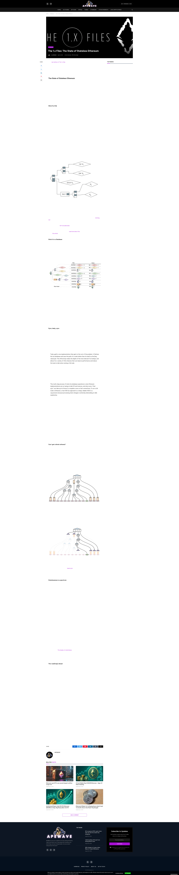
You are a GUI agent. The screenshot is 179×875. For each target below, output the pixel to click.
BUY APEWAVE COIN (126, 3)
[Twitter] (41, 69)
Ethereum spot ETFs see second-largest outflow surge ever (59, 783)
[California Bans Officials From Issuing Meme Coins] (80, 841)
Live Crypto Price (116, 9)
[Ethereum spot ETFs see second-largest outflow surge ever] (59, 773)
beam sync (70, 568)
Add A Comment (75, 815)
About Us (93, 866)
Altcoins (66, 9)
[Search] (132, 9)
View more (81, 874)
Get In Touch (101, 866)
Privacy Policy (118, 848)
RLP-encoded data (65, 225)
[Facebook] (41, 65)
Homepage (76, 866)
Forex (86, 9)
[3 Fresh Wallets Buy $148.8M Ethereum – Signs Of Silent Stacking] (89, 773)
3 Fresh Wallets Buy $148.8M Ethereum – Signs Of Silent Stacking (89, 783)
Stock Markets (103, 9)
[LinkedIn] (41, 72)
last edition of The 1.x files (58, 62)
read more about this (74, 231)
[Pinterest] (41, 76)
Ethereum (93, 9)
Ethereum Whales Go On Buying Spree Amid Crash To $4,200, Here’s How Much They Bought (89, 807)
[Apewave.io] (89, 4)
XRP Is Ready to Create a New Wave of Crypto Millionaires (92, 848)
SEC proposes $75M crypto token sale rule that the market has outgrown (93, 833)
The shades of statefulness (65, 650)
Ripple (80, 9)
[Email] (41, 80)
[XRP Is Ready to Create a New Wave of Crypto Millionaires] (80, 849)
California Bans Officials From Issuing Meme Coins (92, 840)
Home (59, 9)
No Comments (68, 55)
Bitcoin (73, 9)
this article (55, 233)
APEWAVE (54, 55)
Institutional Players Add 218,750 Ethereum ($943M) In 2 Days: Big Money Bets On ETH (57, 807)
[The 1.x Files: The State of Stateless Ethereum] (89, 37)
